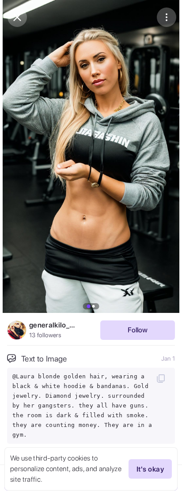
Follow (138, 330)
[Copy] (161, 378)
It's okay (150, 469)
